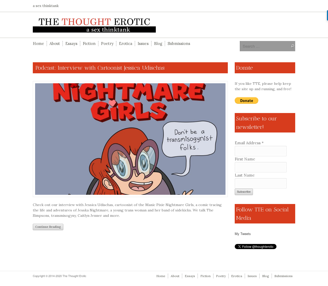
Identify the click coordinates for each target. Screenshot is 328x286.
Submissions (179, 43)
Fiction (89, 43)
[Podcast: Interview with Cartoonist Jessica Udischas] (130, 139)
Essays (71, 43)
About (54, 43)
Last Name (245, 175)
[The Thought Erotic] (164, 25)
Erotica (125, 43)
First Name (245, 159)
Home (38, 43)
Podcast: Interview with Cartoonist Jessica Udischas (100, 67)
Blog (158, 43)
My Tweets (243, 233)
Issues (143, 43)
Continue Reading (48, 227)
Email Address (249, 142)
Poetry (107, 43)
